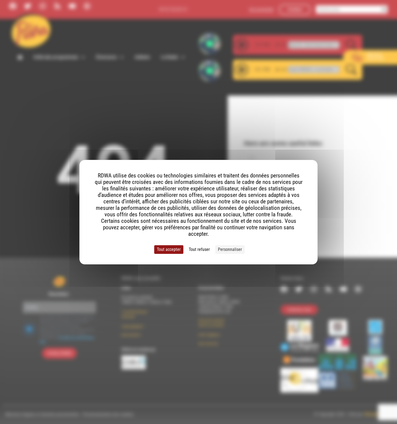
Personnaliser (230, 249)
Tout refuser (199, 249)
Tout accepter (169, 249)
